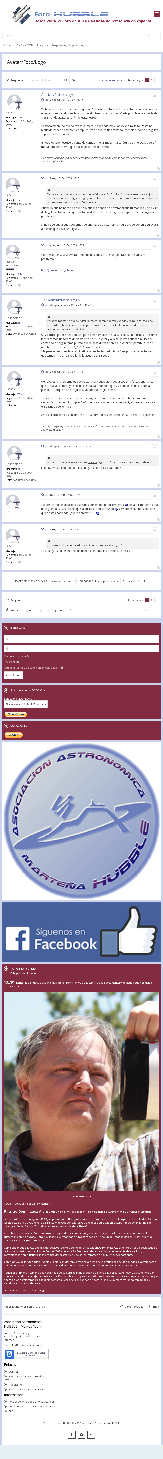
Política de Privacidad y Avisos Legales (32, 1401)
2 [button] (151, 80)
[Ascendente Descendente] (130, 581)
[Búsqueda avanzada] (156, 35)
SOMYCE (14, 1371)
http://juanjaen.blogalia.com (58, 270)
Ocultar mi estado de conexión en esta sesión (32, 667)
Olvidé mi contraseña (17, 656)
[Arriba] (158, 168)
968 (19, 274)
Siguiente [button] (156, 80)
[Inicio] (81, 14)
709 (19, 117)
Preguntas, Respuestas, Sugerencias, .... (62, 45)
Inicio (9, 45)
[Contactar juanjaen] (19, 285)
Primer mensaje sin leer (111, 80)
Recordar (10, 662)
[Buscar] (149, 35)
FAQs (12, 1411)
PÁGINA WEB (25, 45)
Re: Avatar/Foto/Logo (60, 300)
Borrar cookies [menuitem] (134, 1306)
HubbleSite (15, 1384)
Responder (17, 80)
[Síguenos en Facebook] (72, 1435)
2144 (20, 322)
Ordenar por (85, 581)
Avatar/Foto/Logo (26, 62)
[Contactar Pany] (19, 211)
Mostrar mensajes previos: (31, 581)
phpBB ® (63, 1423)
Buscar (65, 80)
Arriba (155, 1306)
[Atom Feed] (81, 1435)
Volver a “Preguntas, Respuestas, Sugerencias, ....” (41, 610)
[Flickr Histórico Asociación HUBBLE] (91, 1435)
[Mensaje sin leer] (43, 100)
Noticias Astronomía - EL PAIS (26, 1389)
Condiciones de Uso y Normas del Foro (32, 1406)
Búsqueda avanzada (73, 80)
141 (19, 200)
